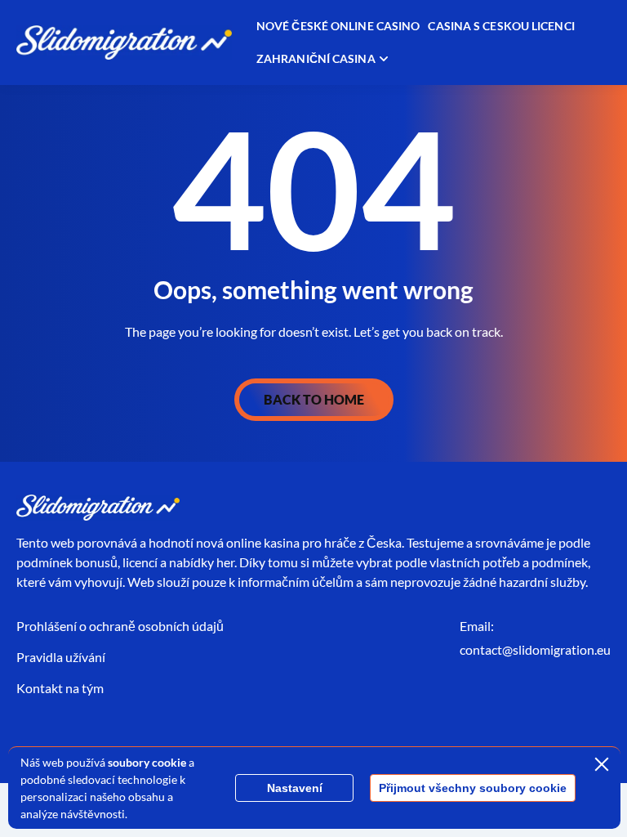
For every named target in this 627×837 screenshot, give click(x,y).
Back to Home (314, 399)
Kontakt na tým (60, 688)
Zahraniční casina (316, 58)
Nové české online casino (338, 26)
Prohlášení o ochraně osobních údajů (120, 625)
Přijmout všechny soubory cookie (473, 787)
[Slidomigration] (124, 42)
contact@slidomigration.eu (535, 649)
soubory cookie (147, 762)
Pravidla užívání (60, 657)
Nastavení (294, 787)
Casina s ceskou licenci (501, 26)
